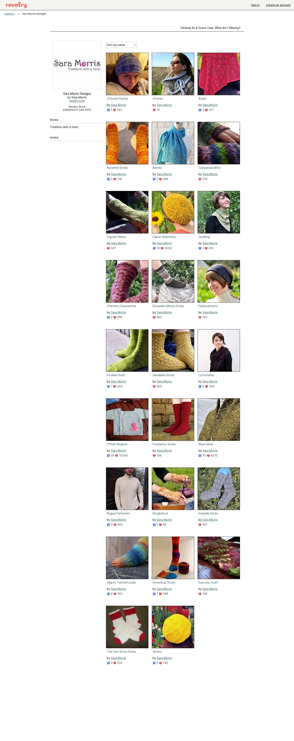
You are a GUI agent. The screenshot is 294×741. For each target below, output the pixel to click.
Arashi (202, 98)
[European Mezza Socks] (173, 281)
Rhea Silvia (205, 444)
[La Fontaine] (219, 350)
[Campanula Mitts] (219, 143)
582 (119, 109)
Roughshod (160, 513)
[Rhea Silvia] (219, 419)
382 (159, 317)
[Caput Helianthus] (173, 212)
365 (159, 386)
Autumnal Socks (117, 167)
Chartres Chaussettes (121, 306)
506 (211, 386)
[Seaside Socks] (219, 488)
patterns (9, 13)
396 (119, 317)
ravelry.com (77, 100)
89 (164, 524)
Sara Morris (118, 105)
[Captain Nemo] (127, 212)
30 (112, 455)
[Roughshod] (173, 488)
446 (165, 179)
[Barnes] (173, 143)
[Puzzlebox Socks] (173, 419)
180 (119, 593)
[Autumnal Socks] (127, 143)
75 (204, 455)
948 (165, 593)
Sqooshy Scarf (208, 582)
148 (204, 593)
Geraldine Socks (163, 375)
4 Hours (158, 98)
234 (119, 662)
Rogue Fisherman (118, 513)
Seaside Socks (208, 513)
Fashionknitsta (208, 306)
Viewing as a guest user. (210, 27)
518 (204, 179)
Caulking (204, 236)
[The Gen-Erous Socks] (127, 627)
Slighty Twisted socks (121, 582)
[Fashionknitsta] (219, 281)
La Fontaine (206, 375)
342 (211, 248)
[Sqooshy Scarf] (219, 558)
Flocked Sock (116, 375)
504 (119, 386)
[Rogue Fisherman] (127, 488)
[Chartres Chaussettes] (127, 281)
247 (113, 248)
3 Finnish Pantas (117, 98)
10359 (122, 455)
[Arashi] (219, 74)
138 (119, 179)
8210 (213, 455)
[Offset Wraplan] (127, 419)
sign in (255, 5)
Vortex (157, 651)
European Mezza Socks (168, 306)
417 (211, 109)
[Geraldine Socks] (173, 350)
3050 (168, 248)
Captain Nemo (116, 236)
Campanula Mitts (209, 167)
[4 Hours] (173, 74)
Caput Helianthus (164, 236)
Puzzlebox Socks (164, 444)
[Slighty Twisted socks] (127, 558)
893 (120, 524)
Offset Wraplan (117, 444)
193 (204, 317)
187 (204, 524)
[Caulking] (219, 212)
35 (158, 109)
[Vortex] (173, 627)
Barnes (157, 167)
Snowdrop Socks (164, 582)
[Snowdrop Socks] (173, 558)
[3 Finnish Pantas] (127, 74)
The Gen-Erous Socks (121, 651)
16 (158, 248)
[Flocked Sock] (127, 350)
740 (165, 662)
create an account (278, 5)
